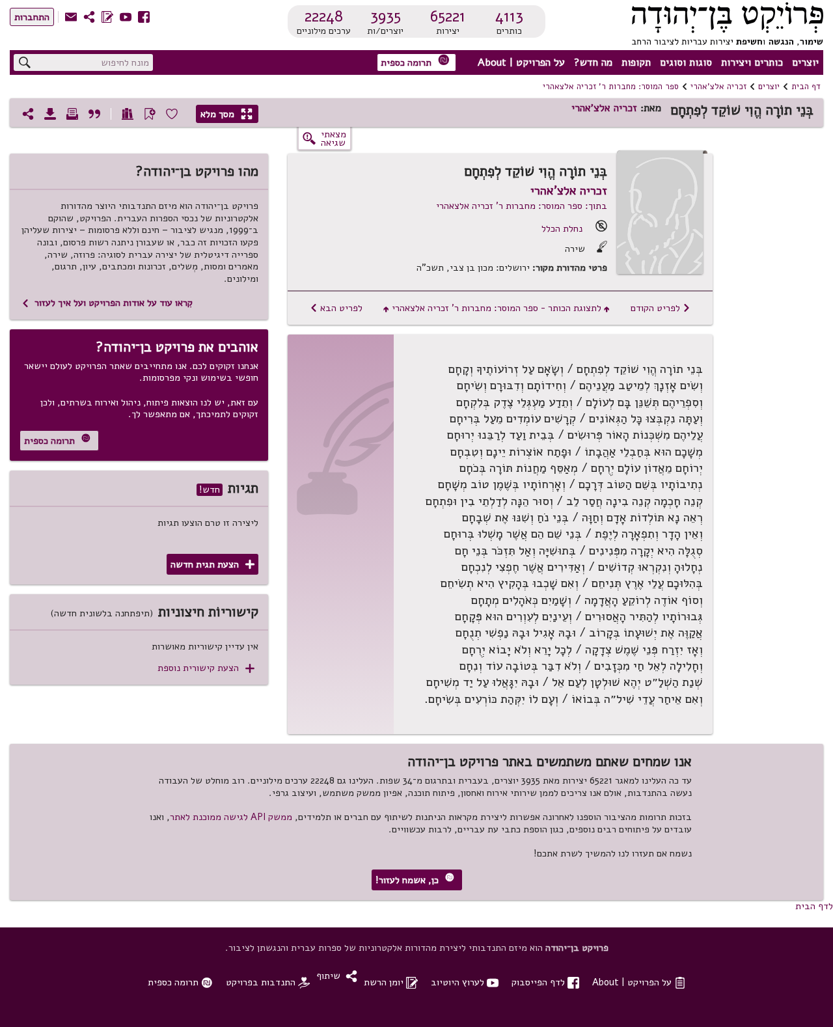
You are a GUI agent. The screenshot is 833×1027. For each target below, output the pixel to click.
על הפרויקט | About (521, 62)
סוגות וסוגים (686, 62)
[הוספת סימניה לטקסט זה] (149, 113)
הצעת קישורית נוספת (205, 668)
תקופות (636, 62)
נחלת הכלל (561, 228)
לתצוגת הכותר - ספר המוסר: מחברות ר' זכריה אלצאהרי (496, 307)
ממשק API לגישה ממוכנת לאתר (231, 816)
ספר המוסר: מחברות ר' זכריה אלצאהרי (611, 86)
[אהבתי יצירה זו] (171, 113)
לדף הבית (814, 905)
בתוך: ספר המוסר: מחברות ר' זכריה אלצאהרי (521, 205)
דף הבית (806, 86)
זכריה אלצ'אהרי (718, 86)
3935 (385, 16)
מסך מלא (226, 113)
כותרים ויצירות (752, 62)
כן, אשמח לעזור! (415, 879)
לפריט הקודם (660, 307)
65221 (447, 16)
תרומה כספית (415, 61)
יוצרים (805, 62)
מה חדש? (593, 62)
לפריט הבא (336, 307)
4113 (509, 16)
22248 (324, 16)
